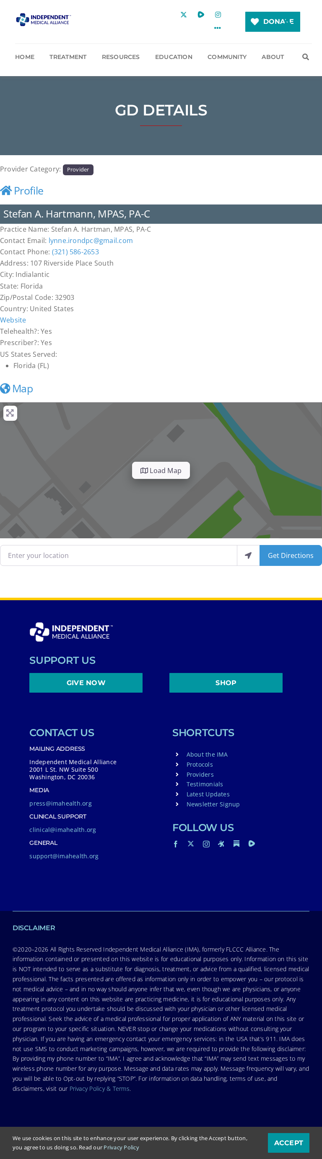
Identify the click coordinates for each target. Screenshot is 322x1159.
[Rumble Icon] (251, 843)
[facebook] (175, 844)
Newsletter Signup (213, 804)
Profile (29, 190)
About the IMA (207, 754)
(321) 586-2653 (75, 251)
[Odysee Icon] (221, 843)
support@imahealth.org (64, 856)
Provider (78, 169)
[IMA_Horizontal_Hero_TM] (43, 16)
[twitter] (190, 843)
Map (22, 388)
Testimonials (205, 784)
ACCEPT (288, 1143)
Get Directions (291, 555)
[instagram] (206, 844)
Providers (200, 774)
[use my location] (248, 555)
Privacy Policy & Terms (100, 1088)
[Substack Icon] (236, 843)
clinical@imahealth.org (62, 830)
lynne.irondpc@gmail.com (91, 240)
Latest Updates (208, 794)
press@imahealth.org (60, 803)
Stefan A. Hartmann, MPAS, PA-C (76, 213)
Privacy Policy (121, 1147)
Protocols (200, 764)
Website (13, 320)
